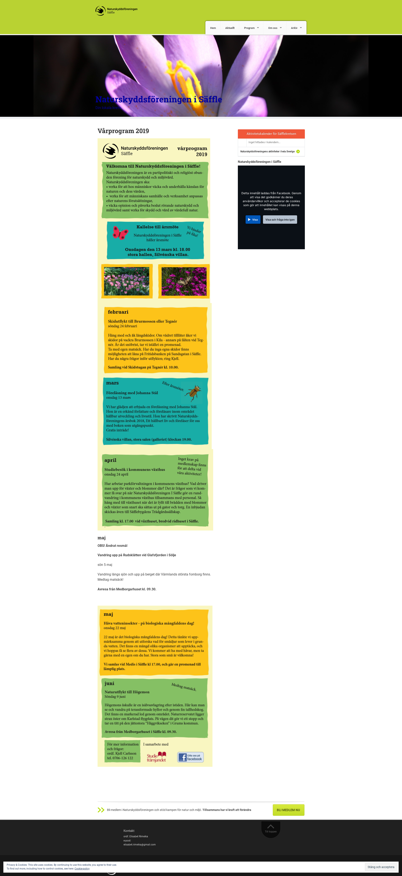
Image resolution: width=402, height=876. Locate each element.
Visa (255, 219)
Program (249, 28)
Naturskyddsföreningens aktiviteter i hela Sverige (267, 151)
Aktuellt (229, 28)
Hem (213, 28)
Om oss (272, 28)
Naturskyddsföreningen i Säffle (158, 99)
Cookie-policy (82, 868)
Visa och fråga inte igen (280, 219)
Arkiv (294, 28)
